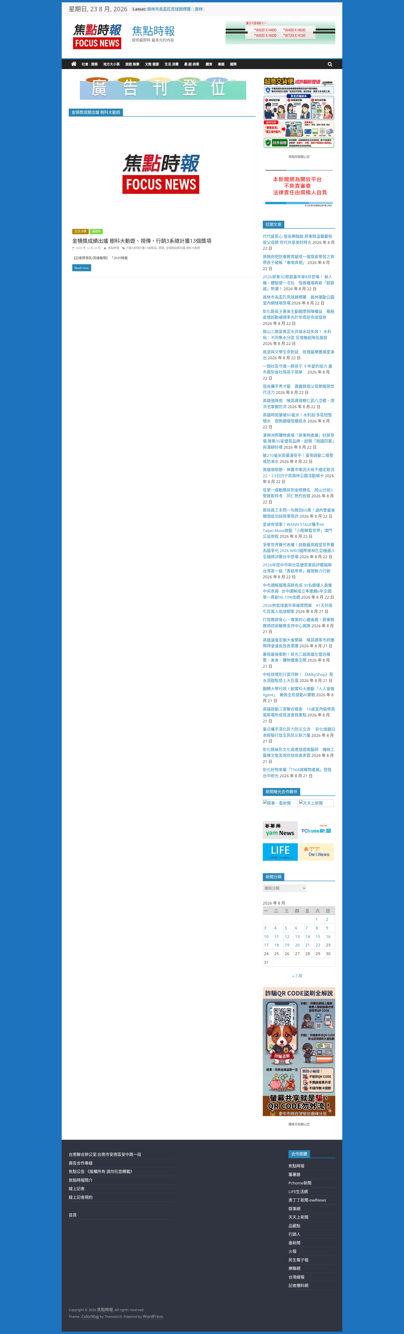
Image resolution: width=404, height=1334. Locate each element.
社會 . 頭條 (90, 64)
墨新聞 (294, 1243)
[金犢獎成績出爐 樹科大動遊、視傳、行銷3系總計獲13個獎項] (162, 123)
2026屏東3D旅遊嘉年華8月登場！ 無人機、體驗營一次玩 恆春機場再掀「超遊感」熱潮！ (298, 282)
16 (328, 936)
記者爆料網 (298, 1285)
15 (318, 936)
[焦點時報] (74, 64)
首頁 (73, 1215)
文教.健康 (152, 64)
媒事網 (294, 1208)
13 (297, 936)
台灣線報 (296, 1277)
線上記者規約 (81, 1197)
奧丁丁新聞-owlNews (307, 1200)
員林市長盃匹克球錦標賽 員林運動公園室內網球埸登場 (175, 11)
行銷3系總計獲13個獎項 (141, 248)
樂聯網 (294, 1268)
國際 (233, 64)
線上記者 (77, 1188)
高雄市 (96, 231)
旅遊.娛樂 (132, 64)
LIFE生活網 (298, 1191)
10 (266, 936)
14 (307, 936)
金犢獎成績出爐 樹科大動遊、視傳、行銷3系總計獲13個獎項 (141, 240)
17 (266, 945)
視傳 (161, 248)
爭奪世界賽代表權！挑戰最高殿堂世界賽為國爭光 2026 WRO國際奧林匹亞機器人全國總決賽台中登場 (299, 550)
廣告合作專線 (81, 1163)
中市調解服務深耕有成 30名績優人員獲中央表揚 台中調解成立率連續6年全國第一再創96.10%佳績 (297, 591)
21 (307, 945)
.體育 (208, 64)
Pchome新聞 (300, 1183)
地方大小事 (111, 64)
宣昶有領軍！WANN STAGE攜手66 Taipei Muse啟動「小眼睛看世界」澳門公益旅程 (297, 530)
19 (287, 945)
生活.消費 (172, 64)
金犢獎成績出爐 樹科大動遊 (183, 248)
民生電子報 (298, 1260)
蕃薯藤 (294, 1174)
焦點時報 (153, 30)
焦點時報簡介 (81, 1180)
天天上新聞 (298, 1217)
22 (318, 945)
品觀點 (294, 1225)
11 (276, 936)
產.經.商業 (191, 64)
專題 (221, 64)
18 (276, 945)
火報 (292, 1251)
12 (287, 936)
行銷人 (294, 1234)
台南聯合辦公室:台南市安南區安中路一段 (105, 1154)
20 (297, 945)
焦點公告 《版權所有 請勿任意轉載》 (101, 1171)
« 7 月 (297, 976)
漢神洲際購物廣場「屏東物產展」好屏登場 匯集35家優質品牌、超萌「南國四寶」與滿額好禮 (298, 441)
